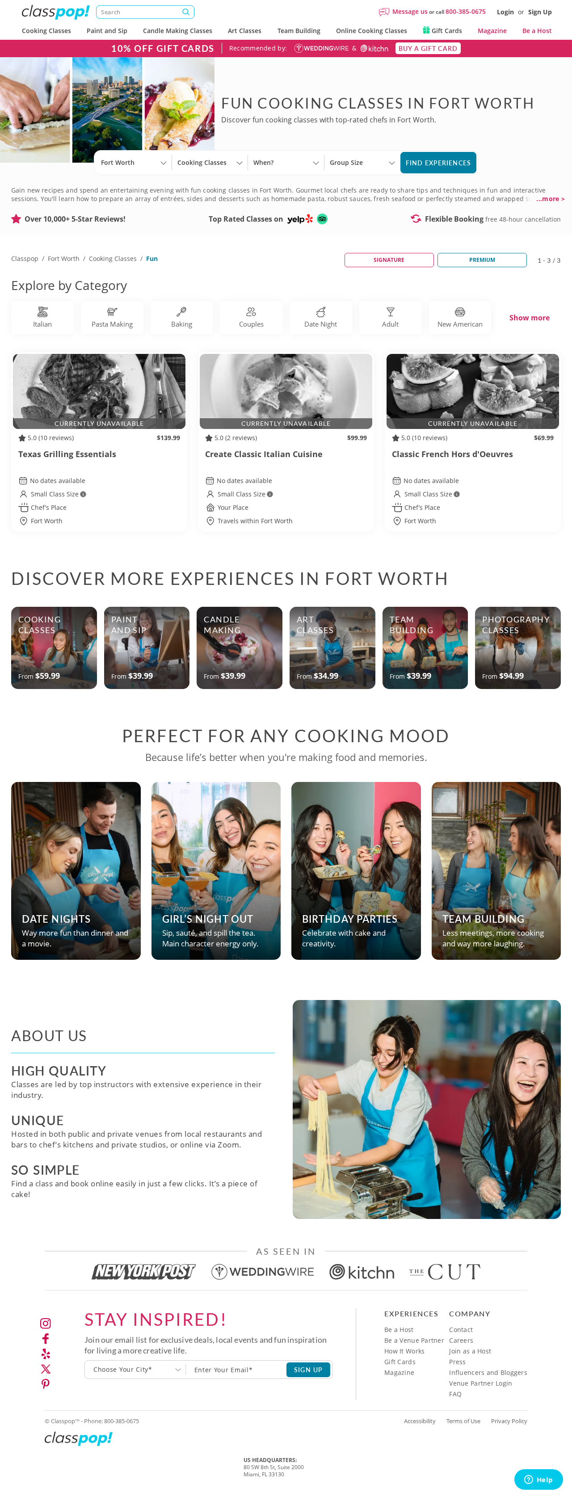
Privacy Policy (509, 1421)
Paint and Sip (107, 30)
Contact (461, 1329)
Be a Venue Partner (414, 1340)
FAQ (455, 1394)
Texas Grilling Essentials (67, 454)
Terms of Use (463, 1421)
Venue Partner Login (480, 1383)
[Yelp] (45, 1354)
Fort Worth (64, 258)
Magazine (492, 30)
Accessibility (420, 1421)
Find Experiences (438, 162)
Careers (461, 1340)
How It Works (404, 1351)
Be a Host (537, 30)
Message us (410, 11)
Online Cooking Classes (371, 30)
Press (457, 1361)
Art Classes (244, 30)
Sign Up (540, 12)
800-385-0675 (466, 11)
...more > (550, 198)
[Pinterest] (45, 1384)
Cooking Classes (46, 30)
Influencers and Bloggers (488, 1372)
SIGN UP (308, 1369)
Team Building (299, 30)
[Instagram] (45, 1323)
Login (505, 12)
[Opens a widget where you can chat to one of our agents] (538, 1480)
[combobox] (135, 1369)
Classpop (24, 258)
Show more (529, 318)
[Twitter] (45, 1369)
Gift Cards (446, 30)
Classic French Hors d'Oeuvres (452, 454)
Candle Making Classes (177, 30)
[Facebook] (45, 1338)
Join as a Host (470, 1351)
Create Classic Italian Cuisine (264, 454)
